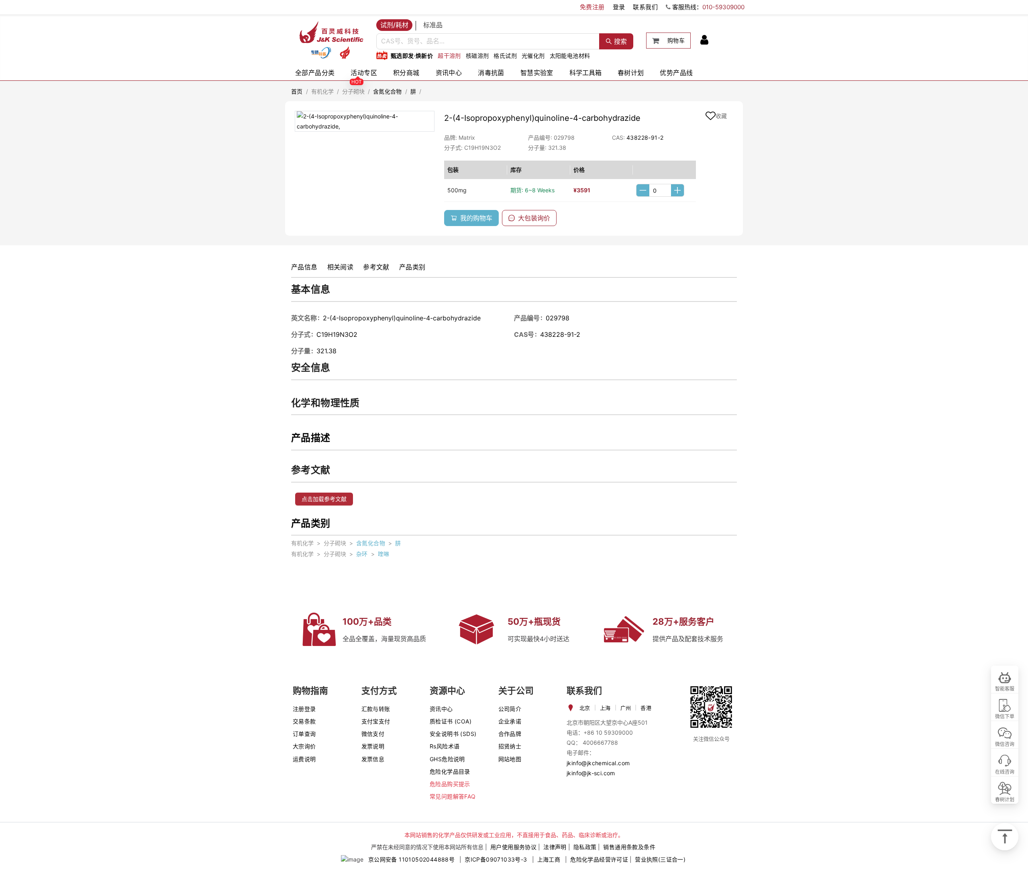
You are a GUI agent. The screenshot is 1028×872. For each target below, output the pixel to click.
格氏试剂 (505, 55)
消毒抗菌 (491, 73)
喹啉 (384, 553)
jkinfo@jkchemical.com (598, 763)
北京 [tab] (584, 708)
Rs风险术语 (444, 746)
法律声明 (555, 846)
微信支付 (373, 733)
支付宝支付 (375, 721)
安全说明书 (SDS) (453, 733)
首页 (297, 91)
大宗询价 (304, 746)
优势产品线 (676, 73)
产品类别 (412, 267)
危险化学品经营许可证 (599, 859)
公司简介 (510, 708)
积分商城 (406, 73)
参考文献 (376, 267)
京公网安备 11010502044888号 (411, 859)
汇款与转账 (375, 708)
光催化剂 (533, 55)
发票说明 (373, 746)
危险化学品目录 (450, 771)
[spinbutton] (660, 190)
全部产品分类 (315, 73)
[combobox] (488, 41)
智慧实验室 (536, 73)
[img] (321, 52)
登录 (619, 7)
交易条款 (304, 721)
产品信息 (304, 267)
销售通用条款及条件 (629, 846)
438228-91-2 (644, 137)
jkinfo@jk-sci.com (591, 773)
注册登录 (304, 708)
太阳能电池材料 (570, 55)
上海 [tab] (605, 708)
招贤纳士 (510, 746)
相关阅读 (340, 267)
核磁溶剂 (477, 55)
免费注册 (592, 7)
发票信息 (373, 759)
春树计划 (631, 73)
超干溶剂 (449, 55)
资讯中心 (449, 73)
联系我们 (645, 7)
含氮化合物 (387, 91)
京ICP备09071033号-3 (496, 859)
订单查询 (304, 733)
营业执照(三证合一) (660, 859)
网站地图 (510, 759)
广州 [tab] (625, 708)
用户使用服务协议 (513, 846)
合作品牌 (510, 733)
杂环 (362, 553)
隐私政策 (585, 846)
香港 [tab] (645, 708)
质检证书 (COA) (450, 721)
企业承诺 (510, 721)
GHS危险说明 (447, 759)
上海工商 (549, 859)
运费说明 (304, 759)
